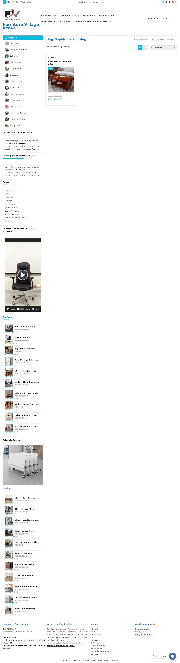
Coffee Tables (16, 62)
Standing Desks (17, 119)
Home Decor (16, 87)
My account (10, 204)
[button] (22, 275)
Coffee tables (54, 58)
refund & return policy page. (61, 646)
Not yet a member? (144, 634)
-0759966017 (25, 2)
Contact (8, 201)
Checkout (9, 197)
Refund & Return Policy (15, 218)
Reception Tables (18, 113)
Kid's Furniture (17, 94)
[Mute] (33, 309)
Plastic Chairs (16, 106)
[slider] (20, 309)
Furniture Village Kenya (21, 26)
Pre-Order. (140, 632)
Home (137, 39)
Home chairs (16, 81)
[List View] (146, 47)
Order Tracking (12, 211)
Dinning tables (17, 68)
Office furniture (12, 207)
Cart (7, 194)
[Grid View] (140, 47)
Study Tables (16, 125)
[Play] (8, 309)
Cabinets (14, 56)
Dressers (14, 75)
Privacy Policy (11, 214)
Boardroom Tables (18, 50)
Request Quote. (142, 629)
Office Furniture (17, 100)
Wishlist (8, 221)
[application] (23, 274)
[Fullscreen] (37, 309)
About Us (9, 190)
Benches (14, 43)
